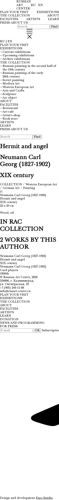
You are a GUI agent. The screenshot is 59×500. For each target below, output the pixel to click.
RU (34, 5)
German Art (11, 188)
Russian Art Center (16, 277)
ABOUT (53, 15)
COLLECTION (11, 184)
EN (40, 5)
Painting (29, 188)
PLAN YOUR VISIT (14, 12)
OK (37, 330)
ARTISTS (33, 19)
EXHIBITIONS (48, 12)
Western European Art (41, 184)
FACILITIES (9, 19)
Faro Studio (44, 498)
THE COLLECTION (15, 15)
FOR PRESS (9, 326)
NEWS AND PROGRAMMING (22, 323)
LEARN (53, 19)
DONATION (9, 319)
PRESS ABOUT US (14, 23)
